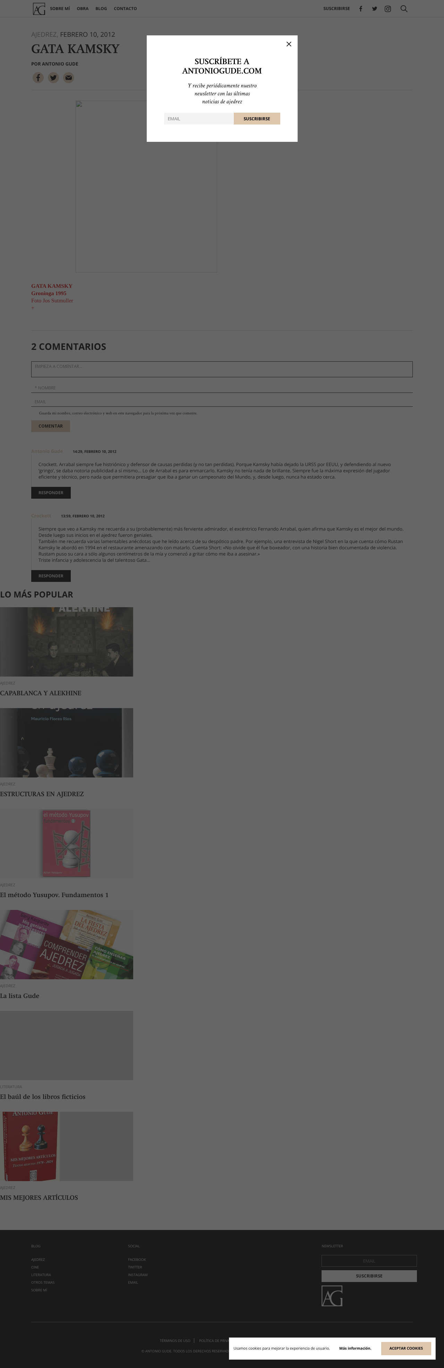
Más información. (355, 1348)
